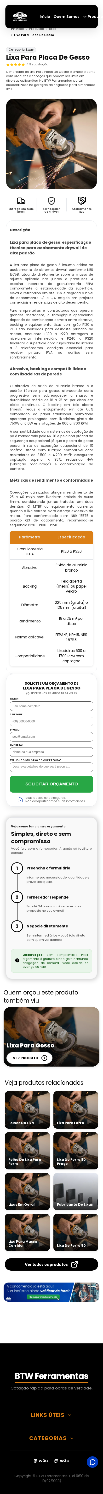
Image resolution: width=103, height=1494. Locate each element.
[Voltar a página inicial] (20, 16)
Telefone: (16, 714)
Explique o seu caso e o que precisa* (35, 760)
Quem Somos (67, 16)
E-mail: (14, 729)
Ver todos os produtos (46, 1264)
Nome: (14, 699)
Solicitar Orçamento (51, 784)
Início (45, 16)
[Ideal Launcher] (51, 1292)
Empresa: (16, 745)
